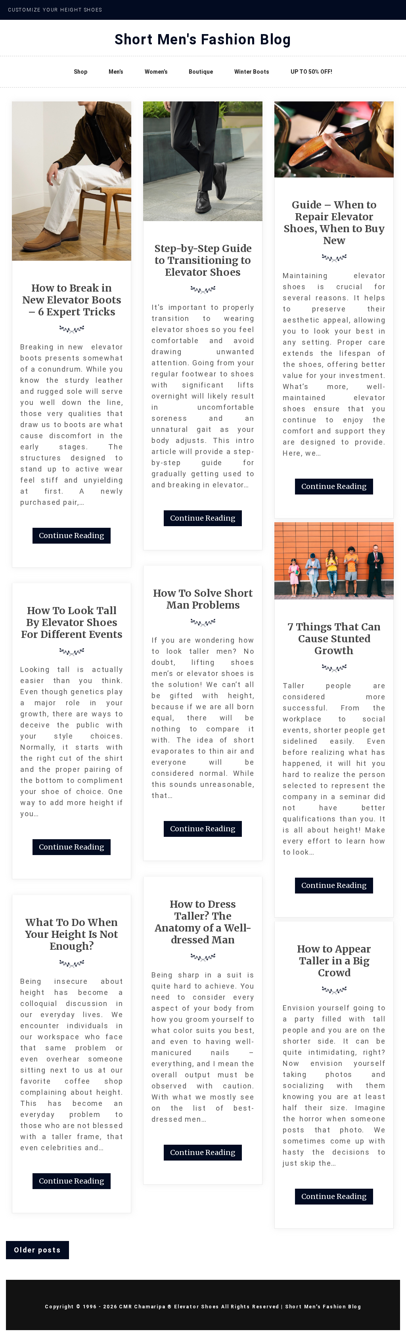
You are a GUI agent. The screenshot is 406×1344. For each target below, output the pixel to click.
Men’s (116, 72)
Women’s (156, 72)
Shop (80, 72)
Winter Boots (251, 72)
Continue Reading (71, 535)
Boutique (201, 72)
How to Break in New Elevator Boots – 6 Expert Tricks (71, 300)
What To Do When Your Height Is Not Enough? (71, 934)
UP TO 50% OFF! (311, 72)
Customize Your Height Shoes (55, 10)
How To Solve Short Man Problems (203, 599)
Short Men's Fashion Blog (203, 39)
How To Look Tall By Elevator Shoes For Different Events (72, 622)
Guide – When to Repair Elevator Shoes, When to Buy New (334, 223)
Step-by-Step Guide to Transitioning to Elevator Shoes (203, 260)
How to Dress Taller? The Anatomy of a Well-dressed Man (203, 922)
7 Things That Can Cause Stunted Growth (334, 638)
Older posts (37, 1250)
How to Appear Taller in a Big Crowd (334, 961)
